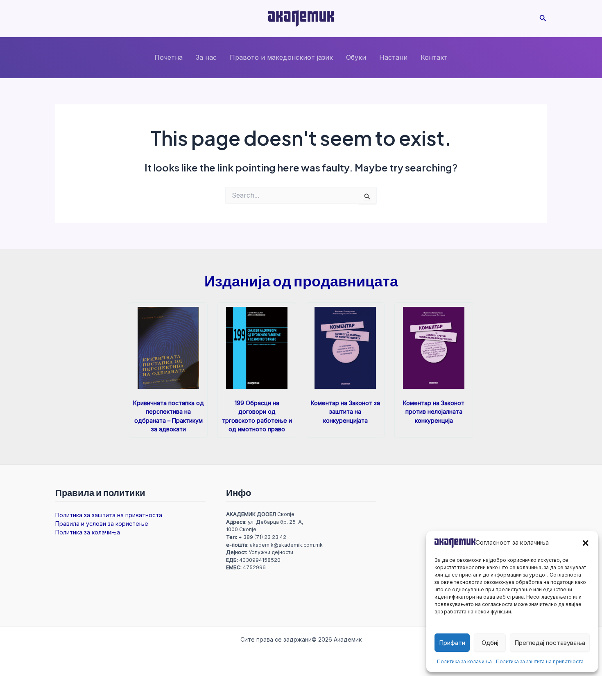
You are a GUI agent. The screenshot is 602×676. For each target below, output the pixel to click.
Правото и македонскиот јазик (281, 57)
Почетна (168, 57)
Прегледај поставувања (549, 643)
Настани (393, 57)
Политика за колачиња (464, 661)
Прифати (452, 643)
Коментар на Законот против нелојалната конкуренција (433, 411)
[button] (586, 543)
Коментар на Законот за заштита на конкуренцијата (345, 411)
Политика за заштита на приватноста (540, 661)
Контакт (434, 57)
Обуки (356, 57)
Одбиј (490, 643)
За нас (206, 57)
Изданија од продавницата (301, 280)
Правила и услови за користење (101, 523)
